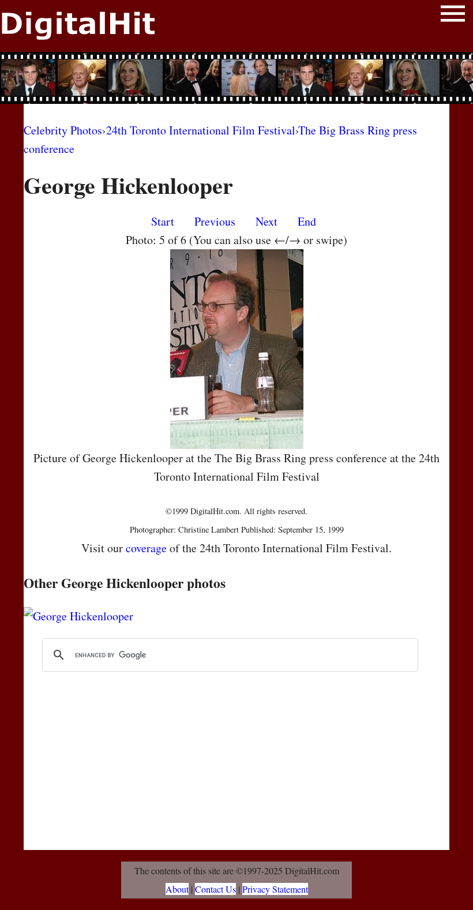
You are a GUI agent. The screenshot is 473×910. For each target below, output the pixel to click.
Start (162, 221)
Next (266, 221)
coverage (146, 548)
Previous (214, 221)
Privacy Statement (275, 889)
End (307, 221)
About (177, 889)
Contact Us (215, 889)
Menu (453, 16)
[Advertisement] (236, 78)
